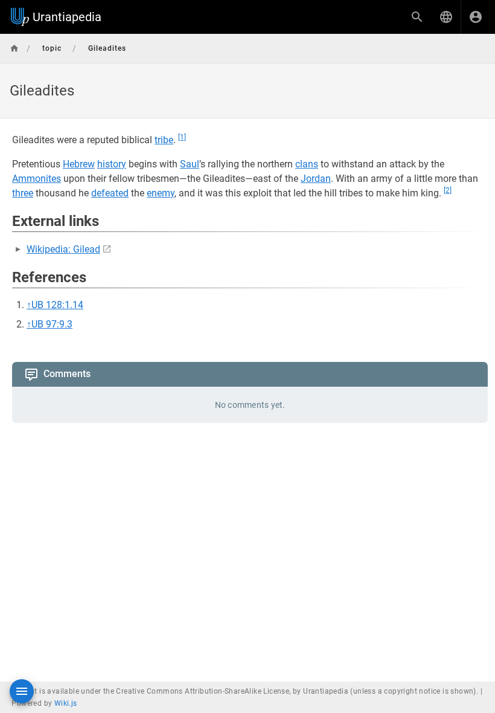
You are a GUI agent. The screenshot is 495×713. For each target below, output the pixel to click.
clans (306, 164)
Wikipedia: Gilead (63, 249)
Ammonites (36, 178)
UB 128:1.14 (57, 305)
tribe (164, 140)
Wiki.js (65, 703)
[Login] (475, 16)
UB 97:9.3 (51, 324)
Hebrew (79, 164)
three (22, 193)
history (111, 164)
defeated (110, 193)
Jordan (316, 178)
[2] (448, 190)
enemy (160, 193)
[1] (182, 137)
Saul (189, 164)
